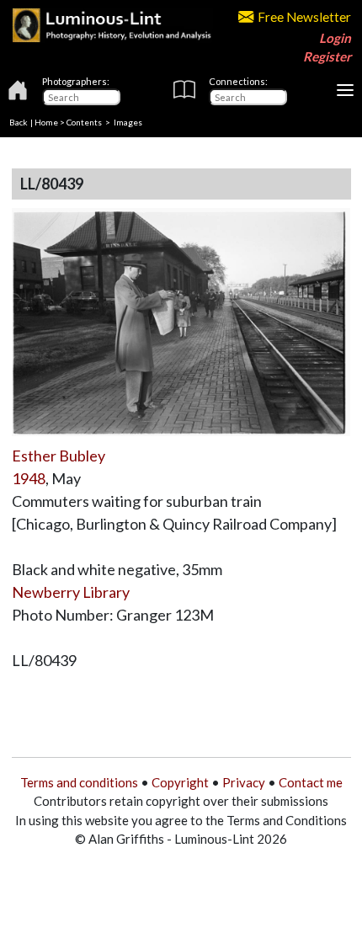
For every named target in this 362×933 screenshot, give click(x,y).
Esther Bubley (58, 455)
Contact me (311, 782)
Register (327, 56)
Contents (84, 122)
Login (335, 37)
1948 (28, 478)
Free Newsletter (304, 16)
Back (18, 122)
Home (46, 122)
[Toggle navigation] (345, 90)
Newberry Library (71, 592)
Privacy (243, 782)
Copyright (180, 782)
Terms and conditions (79, 782)
